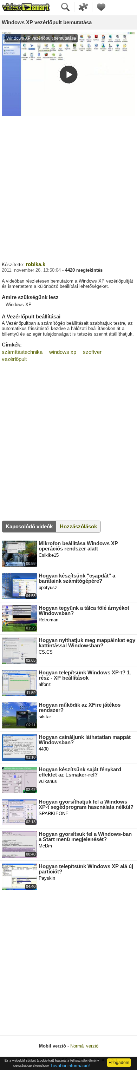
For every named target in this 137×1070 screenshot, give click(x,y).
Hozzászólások (78, 526)
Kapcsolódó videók (29, 526)
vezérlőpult (14, 359)
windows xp (62, 352)
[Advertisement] (68, 187)
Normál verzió (84, 1046)
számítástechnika (22, 352)
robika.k (35, 264)
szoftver (92, 352)
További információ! (70, 1065)
